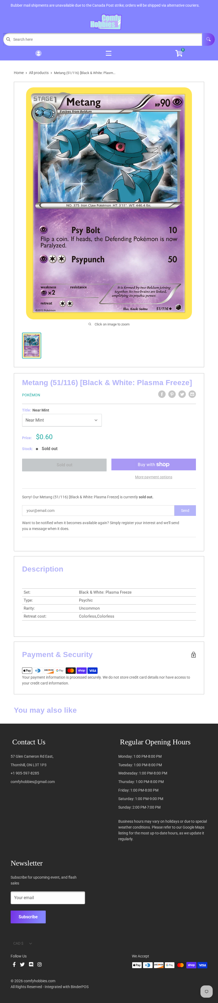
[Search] (208, 39)
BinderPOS (80, 987)
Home (19, 73)
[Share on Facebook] (162, 394)
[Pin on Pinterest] (172, 394)
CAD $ (18, 943)
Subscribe (28, 916)
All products (39, 73)
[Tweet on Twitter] (182, 394)
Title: (35, 410)
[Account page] (38, 53)
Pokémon (31, 395)
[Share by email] (192, 394)
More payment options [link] (153, 477)
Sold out (64, 464)
